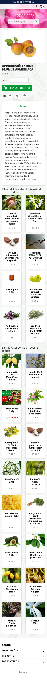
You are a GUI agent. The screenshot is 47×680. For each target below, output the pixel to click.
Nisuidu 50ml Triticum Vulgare (35, 589)
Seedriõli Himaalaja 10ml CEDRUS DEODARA (35, 329)
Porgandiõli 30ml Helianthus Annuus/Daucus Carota (35, 518)
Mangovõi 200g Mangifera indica (11, 376)
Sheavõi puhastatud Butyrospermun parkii (12, 256)
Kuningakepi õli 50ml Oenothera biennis (11, 446)
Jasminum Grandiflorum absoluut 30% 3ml (35, 217)
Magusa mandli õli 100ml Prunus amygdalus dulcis (12, 218)
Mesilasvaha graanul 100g (12, 514)
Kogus (5, 80)
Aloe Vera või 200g (12, 480)
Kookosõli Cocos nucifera (35, 482)
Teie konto (8, 655)
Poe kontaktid (10, 661)
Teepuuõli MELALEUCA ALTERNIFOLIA (35, 256)
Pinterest (24, 95)
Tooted (6, 645)
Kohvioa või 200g (12, 410)
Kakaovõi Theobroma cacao (12, 589)
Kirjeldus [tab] (23, 106)
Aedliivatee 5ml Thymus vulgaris (11, 328)
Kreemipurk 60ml (12, 290)
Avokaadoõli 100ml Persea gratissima (35, 555)
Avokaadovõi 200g (12, 554)
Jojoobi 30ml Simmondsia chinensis (35, 374)
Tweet (17, 95)
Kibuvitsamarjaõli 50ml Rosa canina (35, 411)
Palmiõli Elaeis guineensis (11, 623)
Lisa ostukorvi (17, 88)
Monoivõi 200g (35, 622)
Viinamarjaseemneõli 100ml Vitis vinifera (35, 293)
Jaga (10, 95)
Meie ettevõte (10, 650)
